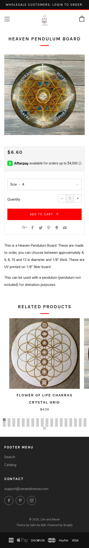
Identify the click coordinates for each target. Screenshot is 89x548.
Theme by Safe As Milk (31, 525)
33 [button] (70, 422)
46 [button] (47, 425)
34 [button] (75, 422)
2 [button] (9, 419)
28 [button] (47, 422)
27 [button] (42, 422)
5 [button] (23, 419)
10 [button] (47, 419)
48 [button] (56, 425)
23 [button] (23, 422)
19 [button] (4, 422)
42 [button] (28, 425)
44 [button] (37, 425)
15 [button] (70, 419)
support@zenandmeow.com (26, 489)
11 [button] (51, 419)
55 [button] (44, 428)
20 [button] (9, 422)
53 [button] (80, 425)
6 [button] (28, 419)
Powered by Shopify (60, 525)
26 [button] (37, 422)
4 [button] (18, 419)
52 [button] (75, 425)
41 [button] (23, 425)
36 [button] (85, 422)
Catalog (10, 465)
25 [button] (32, 422)
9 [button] (42, 419)
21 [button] (13, 422)
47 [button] (51, 425)
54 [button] (85, 425)
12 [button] (56, 419)
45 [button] (42, 425)
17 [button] (80, 419)
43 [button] (32, 425)
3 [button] (13, 419)
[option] (44, 94)
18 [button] (85, 419)
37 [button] (4, 425)
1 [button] (4, 419)
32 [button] (66, 422)
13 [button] (61, 419)
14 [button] (66, 419)
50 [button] (66, 425)
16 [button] (75, 419)
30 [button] (56, 422)
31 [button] (61, 422)
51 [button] (70, 425)
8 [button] (37, 419)
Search (9, 457)
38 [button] (9, 425)
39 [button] (13, 425)
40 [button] (18, 425)
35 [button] (80, 422)
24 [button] (28, 422)
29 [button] (51, 422)
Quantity (13, 199)
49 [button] (61, 425)
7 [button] (32, 419)
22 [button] (18, 422)
